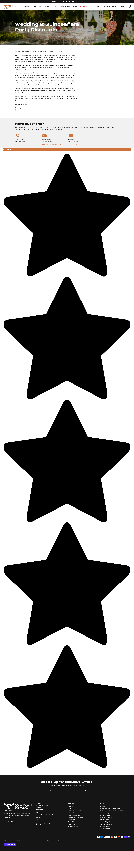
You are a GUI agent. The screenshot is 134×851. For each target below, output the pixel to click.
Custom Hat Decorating (106, 824)
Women (47, 7)
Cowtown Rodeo (65, 7)
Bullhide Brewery (105, 826)
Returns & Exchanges (74, 815)
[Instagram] (9, 821)
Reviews (7, 149)
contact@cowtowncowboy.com (44, 814)
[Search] (126, 6)
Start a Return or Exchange (75, 817)
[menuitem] (27, 7)
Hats (34, 7)
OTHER (102, 803)
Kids (54, 7)
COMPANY (71, 803)
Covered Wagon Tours (106, 822)
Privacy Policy (72, 824)
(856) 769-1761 (40, 819)
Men (40, 7)
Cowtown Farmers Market (107, 817)
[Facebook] (5, 821)
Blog (69, 808)
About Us (70, 806)
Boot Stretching (104, 813)
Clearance (83, 7)
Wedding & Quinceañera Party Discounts (111, 810)
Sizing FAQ (71, 822)
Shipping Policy (72, 819)
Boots (27, 7)
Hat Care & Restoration (106, 815)
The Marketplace (105, 828)
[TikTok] (16, 821)
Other (75, 7)
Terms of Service (73, 826)
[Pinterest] (13, 821)
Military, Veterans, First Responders (110, 808)
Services (102, 806)
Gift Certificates (72, 813)
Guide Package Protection (75, 810)
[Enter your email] (85, 790)
